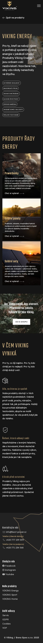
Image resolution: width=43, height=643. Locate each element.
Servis (5, 615)
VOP (4, 627)
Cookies (6, 623)
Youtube (9, 574)
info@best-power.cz (16, 532)
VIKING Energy (10, 590)
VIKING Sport (9, 594)
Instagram (10, 570)
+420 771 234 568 (15, 547)
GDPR (5, 619)
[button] (38, 5)
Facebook (10, 565)
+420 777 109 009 (15, 539)
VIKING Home (10, 599)
